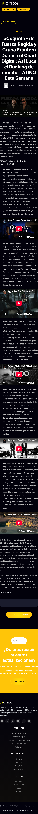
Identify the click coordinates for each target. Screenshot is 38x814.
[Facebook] (2, 721)
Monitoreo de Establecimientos (19, 740)
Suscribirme (19, 681)
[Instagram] (7, 721)
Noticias (19, 31)
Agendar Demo (9, 9)
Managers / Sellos (19, 769)
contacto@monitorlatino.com (24, 810)
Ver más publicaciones (19, 615)
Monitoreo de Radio (19, 733)
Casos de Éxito (19, 785)
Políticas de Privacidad (6, 810)
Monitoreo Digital (19, 737)
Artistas (19, 762)
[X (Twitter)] (13, 721)
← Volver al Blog (9, 21)
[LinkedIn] (18, 721)
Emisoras (19, 759)
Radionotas (19, 747)
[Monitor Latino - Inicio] (10, 3)
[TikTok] (24, 721)
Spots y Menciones (19, 744)
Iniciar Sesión (23, 9)
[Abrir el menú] (35, 3)
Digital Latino (19, 781)
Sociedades (19, 766)
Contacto (19, 792)
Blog (19, 788)
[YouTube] (29, 721)
